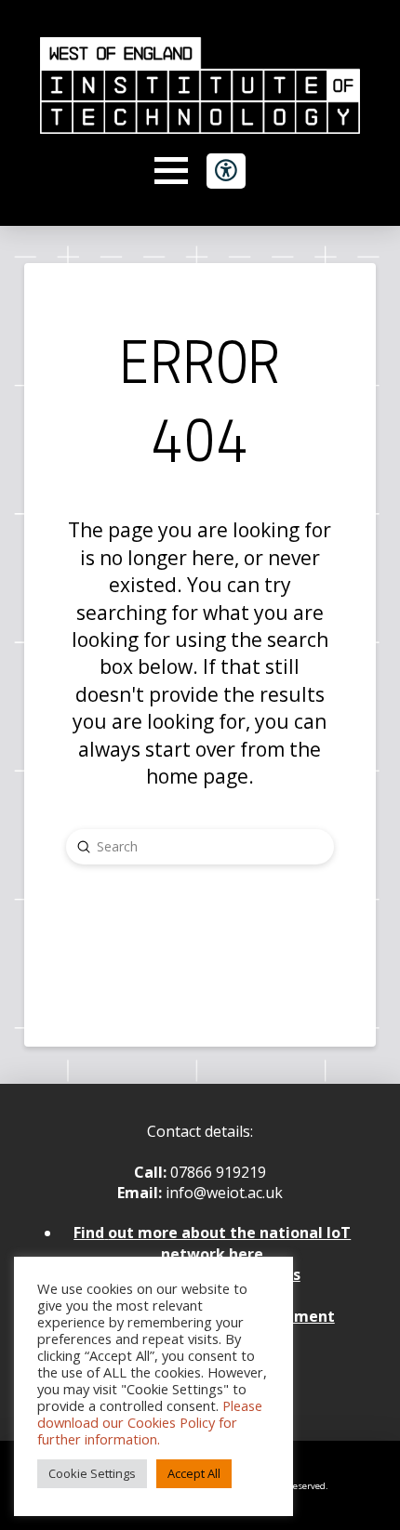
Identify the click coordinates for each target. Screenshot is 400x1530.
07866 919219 (218, 1172)
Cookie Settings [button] (92, 1473)
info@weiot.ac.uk (222, 1192)
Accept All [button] (193, 1473)
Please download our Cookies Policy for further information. (149, 1422)
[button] (171, 170)
